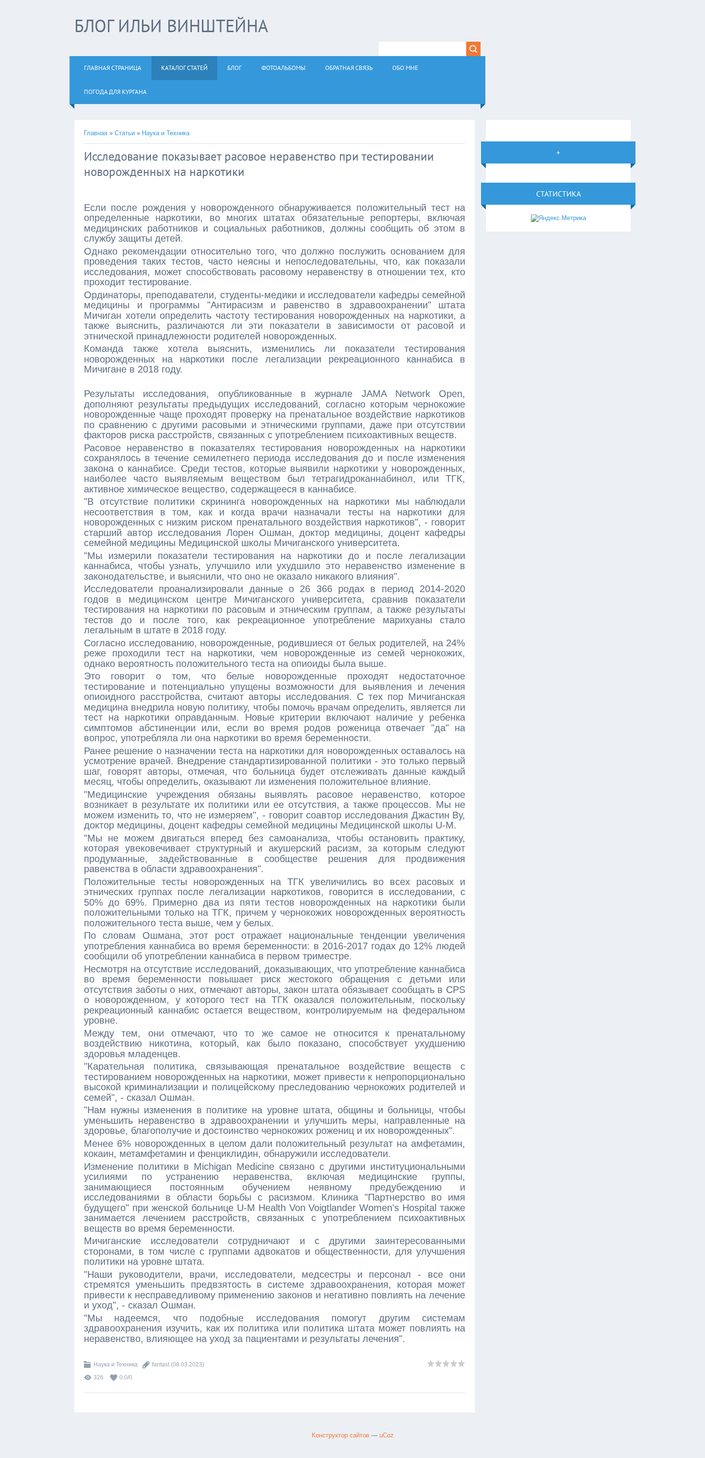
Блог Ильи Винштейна (171, 25)
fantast (160, 1364)
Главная (95, 133)
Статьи (125, 133)
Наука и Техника (165, 133)
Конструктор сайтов (340, 1435)
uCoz (386, 1435)
